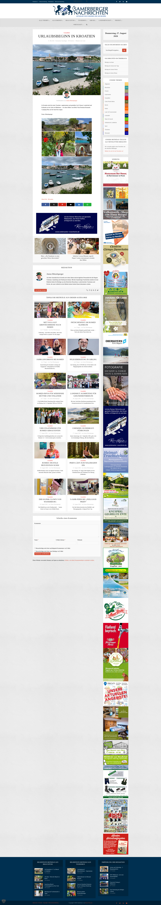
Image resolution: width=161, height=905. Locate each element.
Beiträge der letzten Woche (111, 69)
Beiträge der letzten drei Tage (112, 66)
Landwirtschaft (105, 20)
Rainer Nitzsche (88, 902)
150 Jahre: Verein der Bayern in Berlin (52, 877)
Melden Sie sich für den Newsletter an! (114, 151)
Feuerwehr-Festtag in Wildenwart (115, 883)
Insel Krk (44, 199)
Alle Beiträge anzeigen (40, 290)
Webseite (79, 540)
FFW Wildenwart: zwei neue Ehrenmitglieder (117, 875)
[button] (67, 124)
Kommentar (37, 523)
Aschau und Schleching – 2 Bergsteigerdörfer (116, 868)
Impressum (35, 902)
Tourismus (82, 20)
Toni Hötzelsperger (55, 329)
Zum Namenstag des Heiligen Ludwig (117, 890)
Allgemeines (57, 20)
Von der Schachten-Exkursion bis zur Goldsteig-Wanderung (84, 885)
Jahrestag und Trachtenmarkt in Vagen (52, 892)
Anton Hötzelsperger (71, 100)
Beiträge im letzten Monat (111, 73)
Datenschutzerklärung (53, 902)
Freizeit (118, 20)
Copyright (45, 902)
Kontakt (40, 902)
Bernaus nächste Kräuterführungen (81, 892)
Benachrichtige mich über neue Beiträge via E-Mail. (49, 551)
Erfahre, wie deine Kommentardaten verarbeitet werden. (79, 560)
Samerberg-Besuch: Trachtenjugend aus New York (52, 885)
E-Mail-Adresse (60, 540)
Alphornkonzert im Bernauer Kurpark (84, 877)
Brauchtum (70, 20)
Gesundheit (67, 32)
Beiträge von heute (109, 62)
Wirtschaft (77, 24)
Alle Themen (43, 20)
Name (36, 540)
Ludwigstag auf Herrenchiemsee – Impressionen (84, 870)
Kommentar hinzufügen (61, 40)
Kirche (92, 20)
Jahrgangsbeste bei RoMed (50, 359)
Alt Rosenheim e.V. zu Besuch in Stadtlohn (52, 870)
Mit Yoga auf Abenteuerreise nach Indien (50, 324)
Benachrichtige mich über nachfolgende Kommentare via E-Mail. (53, 548)
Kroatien (51, 199)
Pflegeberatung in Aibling (83, 359)
